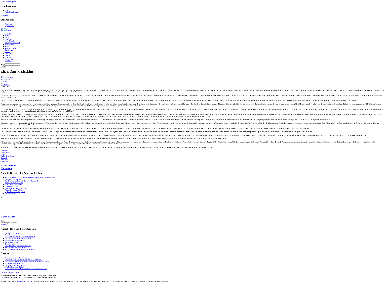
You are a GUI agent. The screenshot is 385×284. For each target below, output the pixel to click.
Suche (3, 64)
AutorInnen (8, 24)
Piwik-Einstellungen (11, 12)
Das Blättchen (5, 85)
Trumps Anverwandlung (12, 233)
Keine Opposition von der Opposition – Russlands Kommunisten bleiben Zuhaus (30, 177)
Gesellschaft (9, 50)
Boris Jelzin (4, 159)
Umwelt (7, 52)
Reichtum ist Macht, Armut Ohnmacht (17, 247)
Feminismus (8, 39)
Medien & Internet (10, 48)
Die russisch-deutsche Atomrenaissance (17, 258)
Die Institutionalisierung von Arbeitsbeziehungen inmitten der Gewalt (27, 261)
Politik (7, 35)
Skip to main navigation (8, 2)
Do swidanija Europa (11, 186)
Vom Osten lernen (10, 193)
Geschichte (8, 57)
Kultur (7, 46)
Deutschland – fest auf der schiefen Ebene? (18, 238)
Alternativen (9, 59)
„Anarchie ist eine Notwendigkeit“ (16, 265)
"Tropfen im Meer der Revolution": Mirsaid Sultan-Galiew (23, 260)
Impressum (19, 272)
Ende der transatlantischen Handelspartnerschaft (20, 237)
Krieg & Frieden (10, 41)
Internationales (9, 44)
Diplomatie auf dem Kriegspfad (15, 192)
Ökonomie (8, 34)
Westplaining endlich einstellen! (15, 240)
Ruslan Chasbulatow (7, 156)
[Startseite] (4, 15)
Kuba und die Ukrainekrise (13, 184)
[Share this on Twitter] (5, 77)
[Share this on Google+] (10, 77)
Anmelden (8, 10)
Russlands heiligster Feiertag (14, 190)
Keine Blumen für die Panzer (14, 183)
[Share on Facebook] (2, 77)
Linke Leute (9, 53)
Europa (7, 37)
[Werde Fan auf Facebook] (2, 30)
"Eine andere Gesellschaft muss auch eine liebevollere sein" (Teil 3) (26, 269)
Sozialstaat (8, 61)
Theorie (7, 55)
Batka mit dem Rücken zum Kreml (16, 188)
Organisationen (9, 26)
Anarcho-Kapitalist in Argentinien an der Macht (20, 249)
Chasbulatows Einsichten (13, 179)
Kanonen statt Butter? (12, 242)
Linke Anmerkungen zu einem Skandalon (18, 246)
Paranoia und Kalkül (11, 235)
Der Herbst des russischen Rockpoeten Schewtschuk (21, 181)
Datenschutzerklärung (8, 272)
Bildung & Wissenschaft (12, 43)
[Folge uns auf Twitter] (5, 30)
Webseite (4, 224)
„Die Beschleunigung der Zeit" (14, 267)
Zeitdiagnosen (9, 244)
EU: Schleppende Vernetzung (14, 263)
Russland (4, 158)
